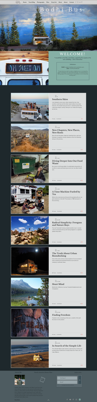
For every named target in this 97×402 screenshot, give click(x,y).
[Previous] (8, 27)
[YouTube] (70, 400)
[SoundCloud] (80, 2)
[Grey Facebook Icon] (76, 2)
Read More (17, 399)
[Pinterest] (73, 400)
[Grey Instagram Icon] (78, 2)
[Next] (89, 27)
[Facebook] (67, 400)
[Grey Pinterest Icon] (82, 2)
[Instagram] (76, 400)
